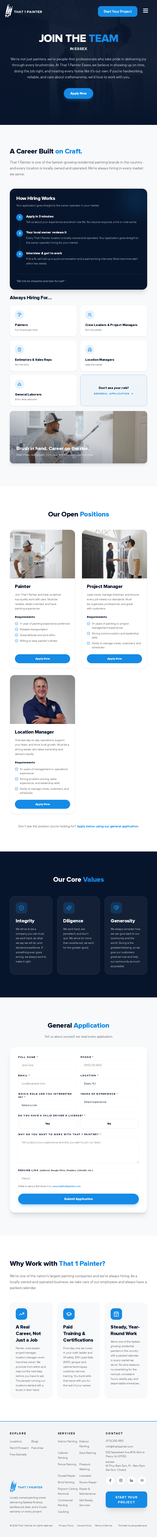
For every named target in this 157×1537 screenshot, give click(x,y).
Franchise (37, 1448)
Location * (90, 1075)
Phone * (87, 1057)
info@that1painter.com (119, 1446)
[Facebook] (110, 1480)
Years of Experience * (99, 1093)
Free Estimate (18, 1454)
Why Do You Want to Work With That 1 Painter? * (59, 1134)
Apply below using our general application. (108, 826)
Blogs (34, 1441)
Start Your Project (118, 11)
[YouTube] (142, 1480)
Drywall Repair (66, 1476)
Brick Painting (66, 1482)
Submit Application (78, 1199)
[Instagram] (120, 1480)
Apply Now (78, 93)
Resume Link (55, 1170)
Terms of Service (103, 1525)
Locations (16, 1441)
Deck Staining (87, 1453)
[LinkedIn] (131, 1480)
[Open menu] (145, 10)
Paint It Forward (19, 1448)
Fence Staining (67, 1464)
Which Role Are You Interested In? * (45, 1095)
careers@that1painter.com (66, 1186)
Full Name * (28, 1057)
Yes (47, 1123)
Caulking (63, 1511)
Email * (24, 1075)
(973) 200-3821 (115, 1441)
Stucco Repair (88, 1482)
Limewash (85, 1476)
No (109, 1123)
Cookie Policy (84, 1525)
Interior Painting (67, 1441)
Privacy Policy (66, 1525)
